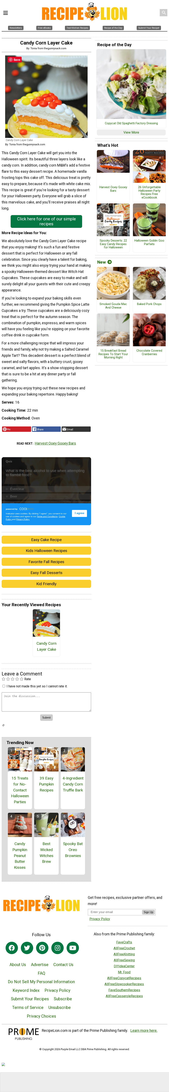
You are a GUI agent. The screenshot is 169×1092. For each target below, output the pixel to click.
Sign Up (148, 912)
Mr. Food (124, 972)
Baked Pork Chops (149, 304)
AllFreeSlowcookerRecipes (124, 984)
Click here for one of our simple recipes (46, 221)
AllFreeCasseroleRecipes (124, 996)
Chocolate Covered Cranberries (149, 352)
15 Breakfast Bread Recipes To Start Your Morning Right (113, 354)
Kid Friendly (46, 583)
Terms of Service (27, 1007)
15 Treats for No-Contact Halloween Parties (20, 790)
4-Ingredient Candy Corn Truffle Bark (72, 784)
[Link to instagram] (57, 948)
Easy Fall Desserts (46, 572)
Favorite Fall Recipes (46, 561)
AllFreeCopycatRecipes (124, 978)
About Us (17, 964)
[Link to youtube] (73, 948)
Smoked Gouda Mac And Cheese (113, 306)
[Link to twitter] (27, 948)
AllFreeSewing (124, 960)
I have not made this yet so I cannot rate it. (37, 686)
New (101, 262)
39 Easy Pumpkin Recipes (46, 784)
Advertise (39, 964)
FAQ (41, 973)
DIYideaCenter (124, 966)
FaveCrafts (124, 942)
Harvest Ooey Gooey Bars (55, 443)
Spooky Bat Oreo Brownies (73, 849)
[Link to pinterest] (42, 948)
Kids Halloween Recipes (46, 550)
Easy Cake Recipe (46, 539)
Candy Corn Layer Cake (46, 646)
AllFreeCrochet (124, 948)
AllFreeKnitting (124, 954)
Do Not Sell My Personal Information (41, 981)
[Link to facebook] (12, 948)
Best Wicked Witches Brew (46, 852)
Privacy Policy (57, 990)
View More (131, 132)
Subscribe (63, 998)
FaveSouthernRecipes (124, 990)
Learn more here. (143, 1031)
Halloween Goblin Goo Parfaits (149, 242)
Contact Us (63, 964)
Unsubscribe (59, 1007)
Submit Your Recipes (30, 998)
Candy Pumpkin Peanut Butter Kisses (19, 855)
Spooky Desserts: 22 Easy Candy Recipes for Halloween (113, 244)
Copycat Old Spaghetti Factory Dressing (131, 123)
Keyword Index (26, 990)
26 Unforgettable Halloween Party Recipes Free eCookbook (149, 192)
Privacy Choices (41, 1016)
